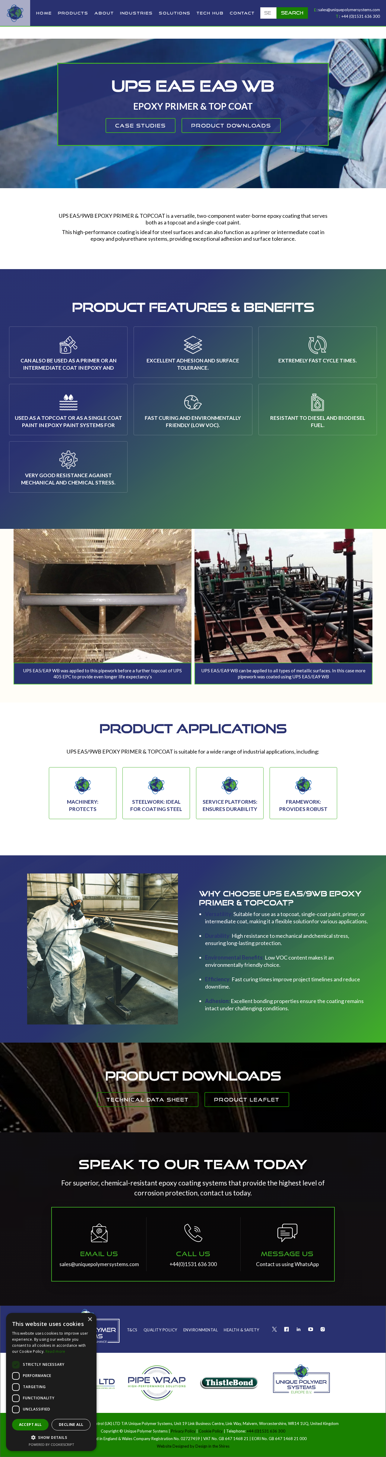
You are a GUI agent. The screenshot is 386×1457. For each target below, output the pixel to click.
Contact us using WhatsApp (287, 1264)
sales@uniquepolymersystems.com (349, 9)
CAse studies (140, 125)
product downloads (231, 125)
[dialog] (51, 1382)
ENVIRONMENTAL (200, 1329)
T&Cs (132, 1329)
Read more (55, 1351)
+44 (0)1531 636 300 (360, 16)
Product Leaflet (247, 1099)
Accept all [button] (30, 1424)
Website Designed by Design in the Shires (193, 1446)
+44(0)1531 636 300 (193, 1264)
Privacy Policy (183, 1431)
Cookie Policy (211, 1431)
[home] (15, 13)
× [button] (89, 1319)
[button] (73, 13)
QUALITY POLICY (160, 1329)
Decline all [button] (71, 1424)
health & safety (241, 1329)
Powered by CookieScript (51, 1444)
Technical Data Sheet (147, 1099)
